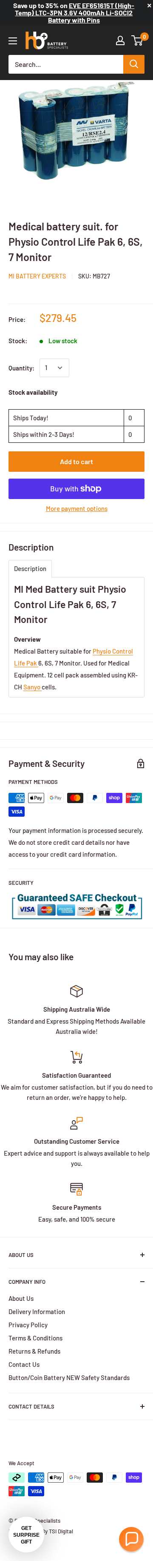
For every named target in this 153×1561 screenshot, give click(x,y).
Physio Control (113, 651)
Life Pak (26, 663)
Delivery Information (36, 1311)
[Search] (133, 64)
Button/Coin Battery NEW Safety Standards (69, 1377)
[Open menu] (12, 40)
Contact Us (24, 1364)
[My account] (120, 40)
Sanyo (32, 687)
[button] (131, 1539)
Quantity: (21, 368)
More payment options (77, 508)
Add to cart (76, 461)
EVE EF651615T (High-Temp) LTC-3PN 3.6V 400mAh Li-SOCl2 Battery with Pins (74, 12)
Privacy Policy (28, 1325)
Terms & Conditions (35, 1338)
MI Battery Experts (37, 276)
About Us (21, 1298)
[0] (137, 40)
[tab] (30, 568)
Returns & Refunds (34, 1351)
